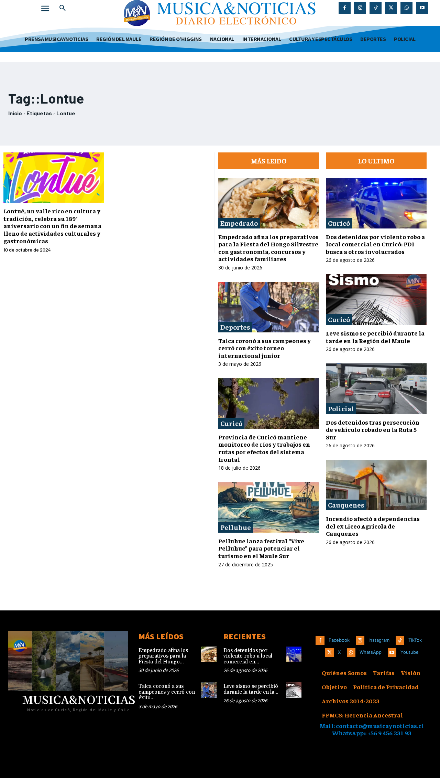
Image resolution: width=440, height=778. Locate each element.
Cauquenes (346, 504)
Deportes (235, 326)
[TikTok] (376, 8)
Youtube (409, 652)
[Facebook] (345, 8)
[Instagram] (360, 8)
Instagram (378, 640)
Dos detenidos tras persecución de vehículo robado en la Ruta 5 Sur (372, 429)
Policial (341, 408)
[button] (62, 8)
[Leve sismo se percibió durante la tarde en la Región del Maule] (376, 299)
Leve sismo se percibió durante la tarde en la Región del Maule (375, 336)
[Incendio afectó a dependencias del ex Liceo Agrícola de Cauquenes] (376, 485)
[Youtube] (422, 8)
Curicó (231, 423)
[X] (391, 8)
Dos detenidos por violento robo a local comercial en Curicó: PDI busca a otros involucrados (375, 244)
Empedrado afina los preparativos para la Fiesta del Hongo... (163, 656)
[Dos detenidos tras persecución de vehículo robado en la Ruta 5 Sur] (376, 388)
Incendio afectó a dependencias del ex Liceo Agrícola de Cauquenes (373, 525)
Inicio (15, 113)
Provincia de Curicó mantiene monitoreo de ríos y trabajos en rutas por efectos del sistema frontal (264, 448)
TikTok (415, 640)
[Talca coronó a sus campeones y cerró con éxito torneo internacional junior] (268, 307)
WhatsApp (371, 652)
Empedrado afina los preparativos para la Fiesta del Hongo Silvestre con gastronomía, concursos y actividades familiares (268, 248)
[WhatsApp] (406, 8)
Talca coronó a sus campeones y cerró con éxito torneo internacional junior (264, 348)
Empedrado (239, 223)
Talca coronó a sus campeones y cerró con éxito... (167, 692)
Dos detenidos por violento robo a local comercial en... (247, 656)
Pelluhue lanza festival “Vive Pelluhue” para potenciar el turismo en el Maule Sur (261, 548)
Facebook (339, 640)
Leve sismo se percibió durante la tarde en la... (250, 689)
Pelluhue (235, 527)
